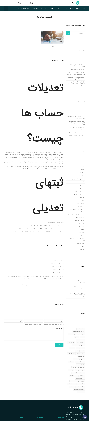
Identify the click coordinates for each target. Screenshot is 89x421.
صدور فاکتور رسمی (80, 364)
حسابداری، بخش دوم (79, 194)
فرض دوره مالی (81, 381)
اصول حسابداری (81, 334)
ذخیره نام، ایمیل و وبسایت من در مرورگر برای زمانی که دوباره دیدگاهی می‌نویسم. (43, 324)
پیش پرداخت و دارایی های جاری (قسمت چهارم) (76, 117)
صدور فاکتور (71, 362)
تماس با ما (43, 8)
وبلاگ (66, 8)
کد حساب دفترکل (81, 392)
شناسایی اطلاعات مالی (80, 362)
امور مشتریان (58, 8)
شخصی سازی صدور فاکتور (79, 359)
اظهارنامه (82, 170)
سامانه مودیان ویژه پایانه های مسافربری (77, 210)
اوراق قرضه (81, 173)
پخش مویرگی (81, 176)
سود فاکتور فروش (81, 356)
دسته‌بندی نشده (80, 203)
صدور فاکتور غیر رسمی (80, 370)
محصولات (78, 8)
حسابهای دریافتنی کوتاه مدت (78, 345)
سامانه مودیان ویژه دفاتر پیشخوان (76, 214)
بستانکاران (76, 337)
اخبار (83, 167)
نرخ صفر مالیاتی (80, 235)
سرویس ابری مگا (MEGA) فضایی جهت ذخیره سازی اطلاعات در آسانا (76, 122)
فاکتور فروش (82, 375)
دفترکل (77, 350)
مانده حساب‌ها (73, 381)
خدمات (71, 8)
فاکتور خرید (74, 373)
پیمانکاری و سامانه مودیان (78, 179)
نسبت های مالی (80, 243)
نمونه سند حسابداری (80, 386)
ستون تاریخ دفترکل (80, 353)
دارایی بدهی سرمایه (80, 348)
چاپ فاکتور (72, 386)
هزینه (83, 246)
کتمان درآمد (81, 223)
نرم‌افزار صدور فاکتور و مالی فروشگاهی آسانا (76, 239)
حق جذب (82, 197)
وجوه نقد (82, 249)
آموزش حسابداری (81, 328)
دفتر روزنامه (72, 348)
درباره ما (51, 8)
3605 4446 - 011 (14, 2)
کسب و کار (81, 226)
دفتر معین (82, 350)
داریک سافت (46, 47)
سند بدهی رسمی (71, 353)
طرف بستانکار (81, 373)
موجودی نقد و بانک (71, 384)
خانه (84, 8)
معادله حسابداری (81, 384)
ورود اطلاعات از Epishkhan (77, 69)
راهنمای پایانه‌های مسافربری (24, 8)
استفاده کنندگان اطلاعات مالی (78, 331)
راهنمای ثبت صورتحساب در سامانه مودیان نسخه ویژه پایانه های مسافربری (76, 73)
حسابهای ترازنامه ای (80, 342)
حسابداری (61, 47)
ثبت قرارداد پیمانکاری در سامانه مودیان (77, 65)
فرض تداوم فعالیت (73, 375)
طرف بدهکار (71, 370)
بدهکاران (82, 337)
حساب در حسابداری (80, 339)
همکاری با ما (35, 8)
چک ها (82, 182)
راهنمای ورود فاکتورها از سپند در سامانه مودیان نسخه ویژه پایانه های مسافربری (76, 83)
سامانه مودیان (81, 206)
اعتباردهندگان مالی (72, 334)
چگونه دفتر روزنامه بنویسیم (79, 389)
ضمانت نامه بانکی (80, 217)
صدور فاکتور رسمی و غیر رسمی (78, 367)
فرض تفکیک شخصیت (80, 378)
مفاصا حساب (81, 232)
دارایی (28, 168)
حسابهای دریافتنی (71, 342)
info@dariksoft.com (13, 4)
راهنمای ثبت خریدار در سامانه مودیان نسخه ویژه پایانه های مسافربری (76, 78)
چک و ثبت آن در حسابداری (75, 132)
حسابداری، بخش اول (79, 191)
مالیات (82, 229)
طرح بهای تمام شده (79, 220)
